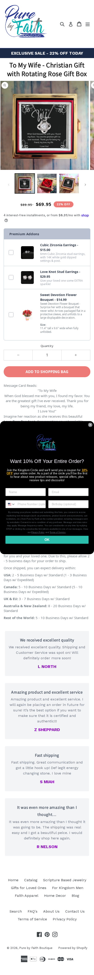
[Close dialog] (90, 425)
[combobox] (11, 504)
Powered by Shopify (72, 948)
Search (16, 911)
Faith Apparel (26, 895)
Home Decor (55, 895)
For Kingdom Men (67, 888)
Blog (75, 895)
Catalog (30, 880)
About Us (51, 911)
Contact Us (75, 911)
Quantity (47, 346)
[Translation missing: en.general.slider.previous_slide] (9, 185)
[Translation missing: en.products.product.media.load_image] (25, 183)
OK (47, 539)
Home (13, 880)
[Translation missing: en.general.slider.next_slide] (85, 185)
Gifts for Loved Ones (28, 888)
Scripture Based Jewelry (64, 880)
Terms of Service (32, 919)
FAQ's (32, 911)
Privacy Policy (65, 919)
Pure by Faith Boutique (35, 948)
